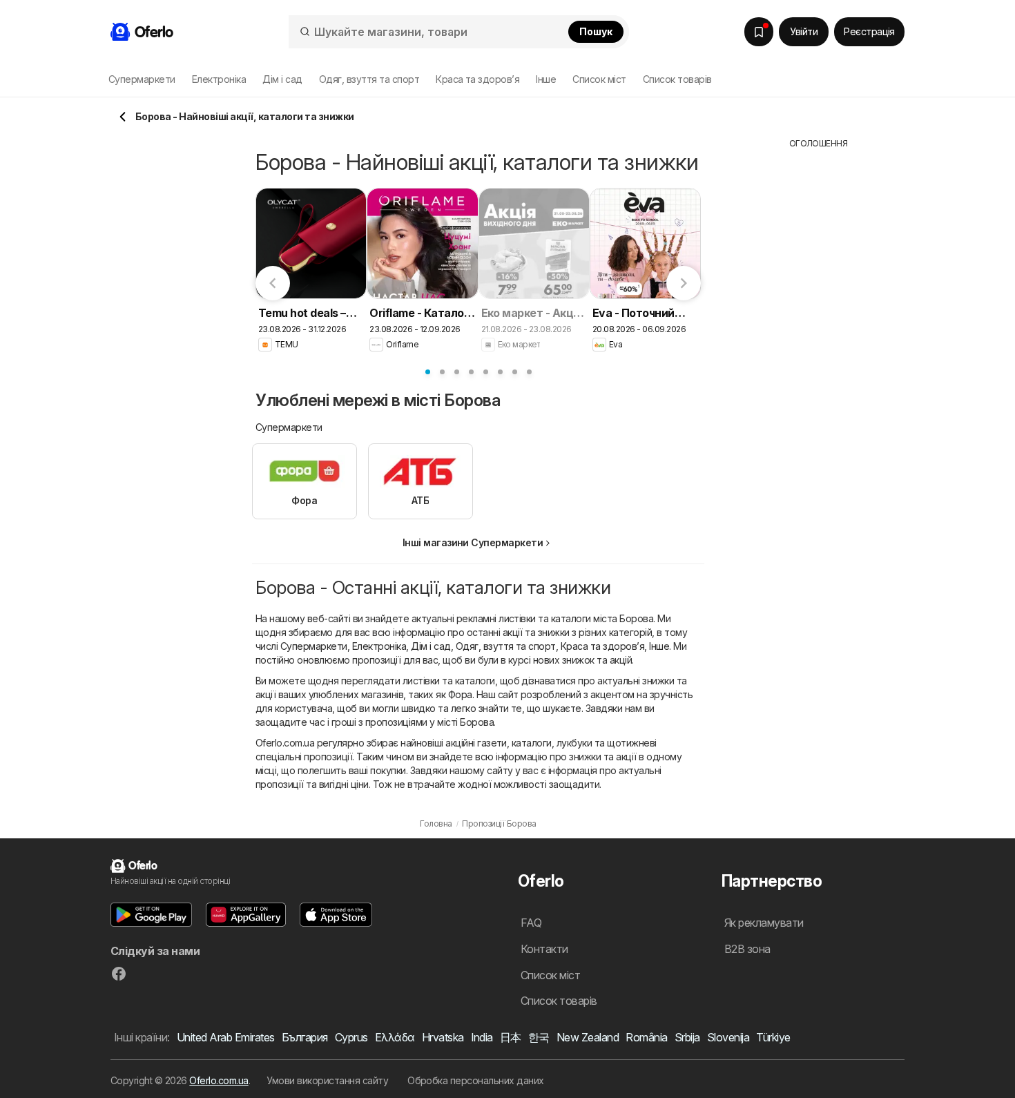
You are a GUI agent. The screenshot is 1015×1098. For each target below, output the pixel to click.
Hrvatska (443, 1037)
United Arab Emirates (226, 1037)
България (305, 1037)
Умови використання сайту (327, 1080)
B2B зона (747, 949)
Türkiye (773, 1037)
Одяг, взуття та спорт (506, 646)
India (482, 1037)
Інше (659, 646)
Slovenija (728, 1037)
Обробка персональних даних (475, 1080)
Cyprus (351, 1037)
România (646, 1037)
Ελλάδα (395, 1037)
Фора (460, 694)
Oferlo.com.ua (218, 1080)
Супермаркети (313, 646)
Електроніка (379, 646)
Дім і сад (430, 646)
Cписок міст (599, 79)
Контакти (544, 949)
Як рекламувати (764, 923)
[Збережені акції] (758, 31)
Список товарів (677, 79)
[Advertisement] (818, 357)
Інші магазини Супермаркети (473, 542)
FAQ (531, 923)
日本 (510, 1037)
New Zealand (588, 1037)
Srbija (687, 1037)
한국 (539, 1037)
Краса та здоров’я (602, 646)
